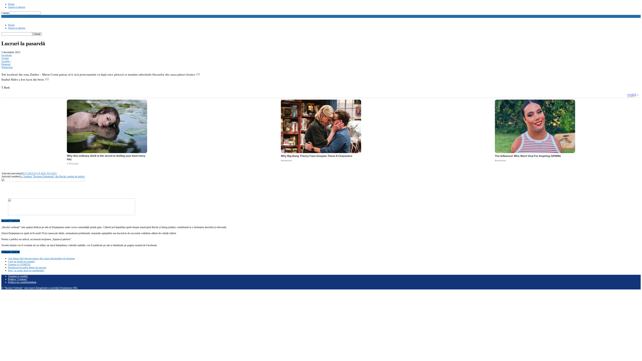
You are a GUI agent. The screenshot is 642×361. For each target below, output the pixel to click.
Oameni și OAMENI (19, 264)
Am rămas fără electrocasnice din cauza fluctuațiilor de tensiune (41, 258)
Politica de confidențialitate (22, 282)
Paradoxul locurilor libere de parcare (27, 267)
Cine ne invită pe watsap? (21, 261)
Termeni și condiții (18, 276)
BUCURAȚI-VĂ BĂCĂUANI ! (39, 173)
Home (11, 4)
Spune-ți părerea (16, 7)
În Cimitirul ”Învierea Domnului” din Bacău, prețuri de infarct (52, 176)
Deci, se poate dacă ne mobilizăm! (26, 270)
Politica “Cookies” (18, 279)
